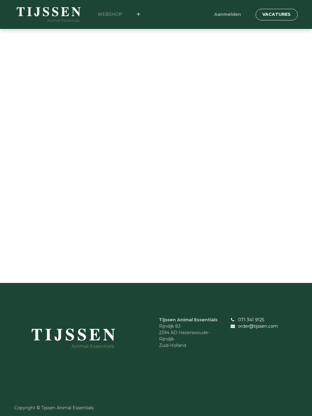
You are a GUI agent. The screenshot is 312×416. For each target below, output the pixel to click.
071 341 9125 (251, 320)
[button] (138, 14)
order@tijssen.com (258, 326)
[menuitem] (109, 14)
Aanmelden (227, 14)
